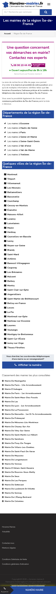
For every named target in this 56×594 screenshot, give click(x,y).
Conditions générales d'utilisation (15, 564)
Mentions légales (9, 548)
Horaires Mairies (8, 527)
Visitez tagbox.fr (21, 582)
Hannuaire (9, 582)
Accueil (7, 33)
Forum (28, 584)
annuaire (47, 582)
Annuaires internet (17, 584)
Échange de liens (39, 584)
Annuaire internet (36, 582)
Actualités (6, 531)
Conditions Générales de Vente (14, 559)
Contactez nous (8, 543)
